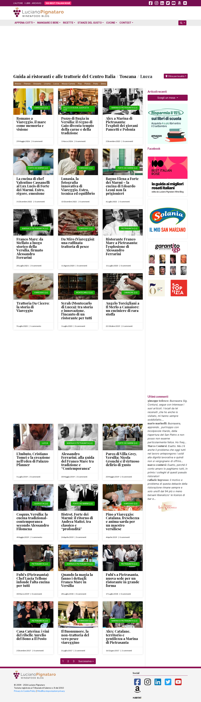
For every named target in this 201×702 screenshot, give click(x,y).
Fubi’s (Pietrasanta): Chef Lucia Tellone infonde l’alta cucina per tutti (33, 580)
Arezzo (18, 83)
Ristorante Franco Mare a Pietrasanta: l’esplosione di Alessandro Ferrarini (122, 246)
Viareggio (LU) (41, 108)
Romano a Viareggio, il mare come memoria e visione (31, 124)
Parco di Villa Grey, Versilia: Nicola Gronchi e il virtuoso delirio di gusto (122, 459)
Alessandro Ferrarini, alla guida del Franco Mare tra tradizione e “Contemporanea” (77, 461)
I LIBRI (27, 3)
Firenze (27, 83)
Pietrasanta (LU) (129, 228)
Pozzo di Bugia (70, 108)
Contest (125, 22)
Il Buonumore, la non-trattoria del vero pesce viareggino (75, 637)
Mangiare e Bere (48, 22)
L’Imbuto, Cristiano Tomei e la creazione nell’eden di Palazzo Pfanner (33, 459)
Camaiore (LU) (130, 292)
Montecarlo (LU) (84, 292)
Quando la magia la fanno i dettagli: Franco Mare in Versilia (77, 580)
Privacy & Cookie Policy (25, 691)
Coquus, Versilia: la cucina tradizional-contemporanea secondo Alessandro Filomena (32, 521)
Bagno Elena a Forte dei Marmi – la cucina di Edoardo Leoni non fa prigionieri (122, 186)
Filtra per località (176, 76)
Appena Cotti (24, 22)
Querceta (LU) (41, 504)
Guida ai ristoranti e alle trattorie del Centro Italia (64, 76)
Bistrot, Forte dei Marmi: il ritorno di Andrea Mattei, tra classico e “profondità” (77, 521)
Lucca (56, 83)
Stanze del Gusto (90, 22)
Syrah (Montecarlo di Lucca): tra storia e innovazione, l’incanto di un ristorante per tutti (77, 310)
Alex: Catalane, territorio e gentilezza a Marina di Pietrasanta (122, 637)
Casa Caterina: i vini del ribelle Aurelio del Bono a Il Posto (32, 635)
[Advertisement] (100, 49)
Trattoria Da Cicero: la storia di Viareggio (32, 307)
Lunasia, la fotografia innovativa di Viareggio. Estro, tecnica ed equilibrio (78, 186)
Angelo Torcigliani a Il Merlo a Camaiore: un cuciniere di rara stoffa (122, 308)
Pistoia (87, 83)
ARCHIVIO (36, 3)
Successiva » (86, 661)
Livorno (47, 83)
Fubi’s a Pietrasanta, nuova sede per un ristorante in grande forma (122, 580)
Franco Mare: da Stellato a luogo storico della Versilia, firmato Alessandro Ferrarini (29, 248)
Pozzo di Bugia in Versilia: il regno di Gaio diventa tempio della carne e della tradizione (77, 125)
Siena (103, 83)
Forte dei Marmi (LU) (38, 168)
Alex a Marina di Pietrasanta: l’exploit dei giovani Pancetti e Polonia (122, 124)
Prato (95, 83)
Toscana (128, 76)
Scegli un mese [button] (166, 97)
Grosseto (37, 83)
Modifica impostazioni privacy (51, 691)
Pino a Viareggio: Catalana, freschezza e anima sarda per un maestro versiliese (122, 521)
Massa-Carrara (68, 83)
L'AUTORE (18, 3)
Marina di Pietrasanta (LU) (124, 108)
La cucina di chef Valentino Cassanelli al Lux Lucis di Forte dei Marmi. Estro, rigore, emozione (33, 186)
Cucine (110, 22)
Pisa (80, 83)
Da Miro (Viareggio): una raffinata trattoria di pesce (78, 243)
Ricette (68, 22)
